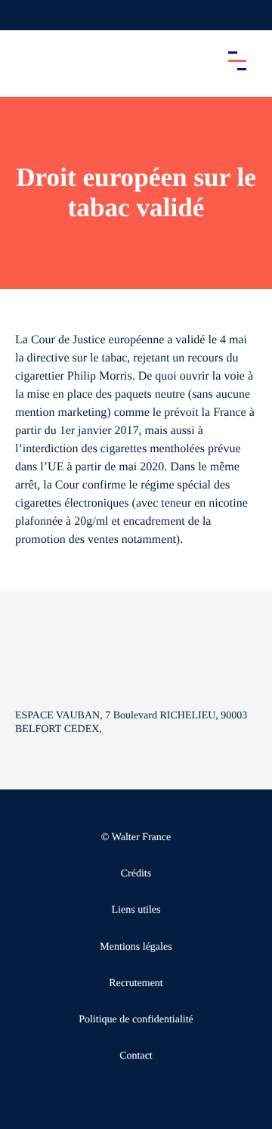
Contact (136, 1056)
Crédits (136, 873)
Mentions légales (136, 947)
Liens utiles (136, 910)
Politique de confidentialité (136, 1019)
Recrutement (136, 983)
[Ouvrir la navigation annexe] (24, 15)
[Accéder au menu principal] (237, 60)
